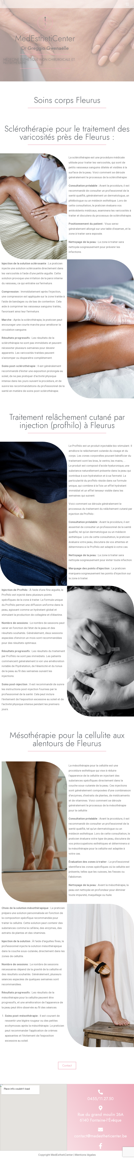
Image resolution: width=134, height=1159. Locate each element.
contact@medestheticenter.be (100, 1136)
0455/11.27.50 (100, 1099)
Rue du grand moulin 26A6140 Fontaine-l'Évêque (101, 1117)
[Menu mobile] (127, 4)
